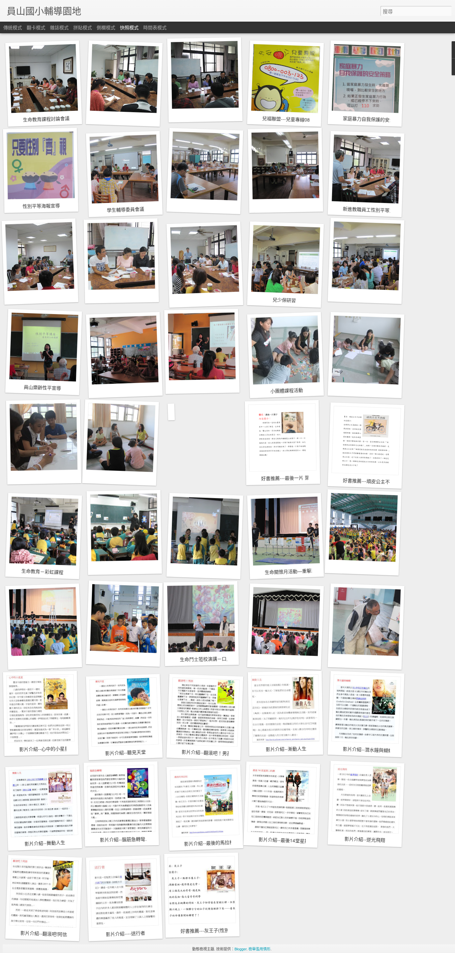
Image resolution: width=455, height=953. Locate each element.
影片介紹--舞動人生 (44, 843)
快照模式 (129, 27)
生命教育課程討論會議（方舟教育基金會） (67, 118)
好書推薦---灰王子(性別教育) (210, 930)
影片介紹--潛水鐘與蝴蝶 (368, 749)
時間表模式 (155, 27)
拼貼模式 (82, 27)
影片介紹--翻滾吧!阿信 (43, 933)
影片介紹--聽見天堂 (125, 752)
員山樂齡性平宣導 (42, 387)
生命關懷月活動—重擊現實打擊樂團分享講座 (311, 570)
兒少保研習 (284, 299)
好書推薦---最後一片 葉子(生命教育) (298, 477)
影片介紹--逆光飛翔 (364, 839)
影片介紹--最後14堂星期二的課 (290, 840)
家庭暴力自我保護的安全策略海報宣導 (382, 119)
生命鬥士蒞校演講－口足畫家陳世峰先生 (222, 659)
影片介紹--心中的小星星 (44, 749)
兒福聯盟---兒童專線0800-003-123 (298, 119)
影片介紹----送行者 (125, 933)
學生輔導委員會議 (125, 209)
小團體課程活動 (286, 390)
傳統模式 (12, 27)
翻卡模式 (36, 27)
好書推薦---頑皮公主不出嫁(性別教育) (382, 481)
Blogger (240, 948)
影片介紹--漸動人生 (286, 748)
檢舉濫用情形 (259, 948)
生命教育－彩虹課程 (42, 571)
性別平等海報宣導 (41, 205)
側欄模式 (106, 27)
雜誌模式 (59, 27)
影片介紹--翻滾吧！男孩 (207, 752)
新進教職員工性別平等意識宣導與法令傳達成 (389, 210)
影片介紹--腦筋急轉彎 (122, 839)
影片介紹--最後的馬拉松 (209, 843)
